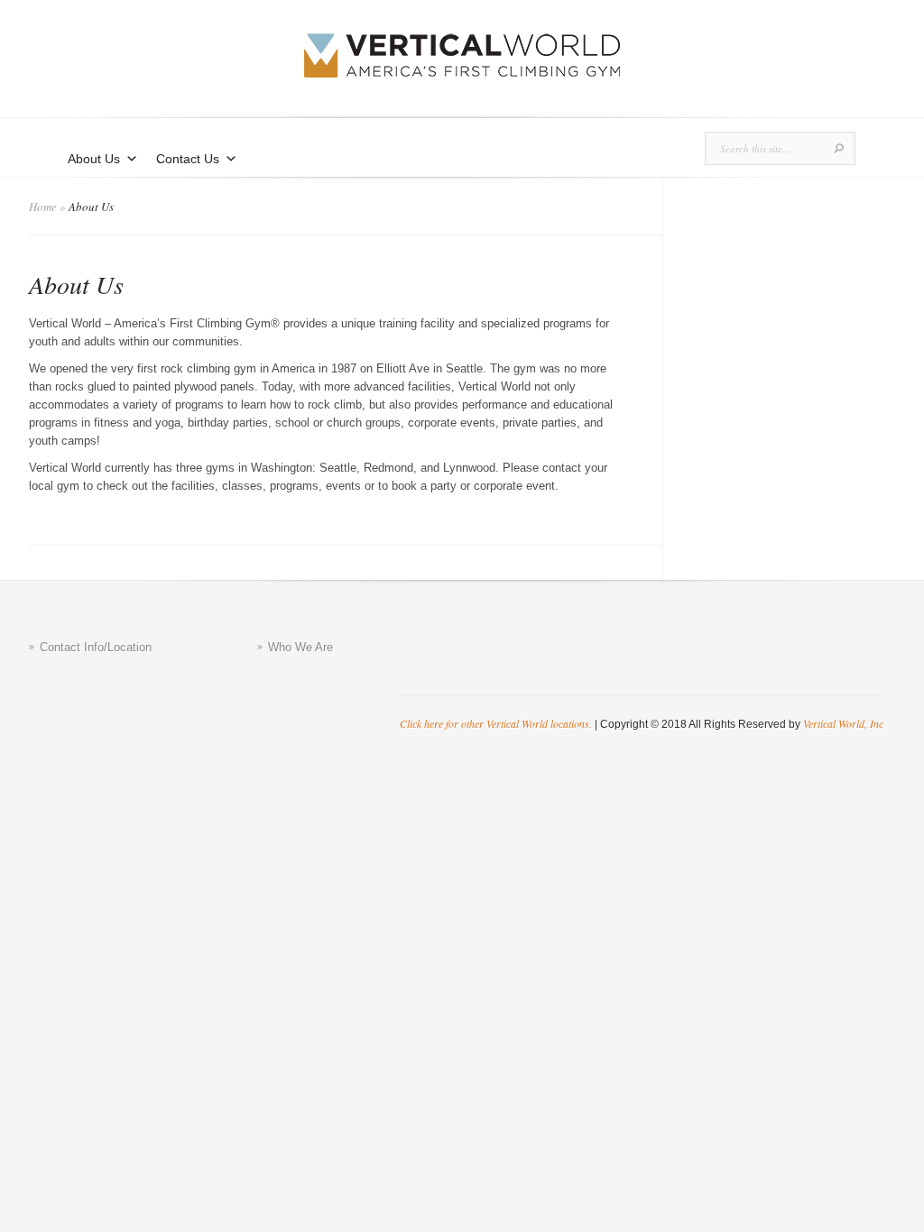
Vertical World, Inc (843, 723)
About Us (94, 159)
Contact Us (187, 159)
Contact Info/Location (96, 647)
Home (43, 206)
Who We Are (300, 647)
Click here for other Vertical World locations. (496, 723)
